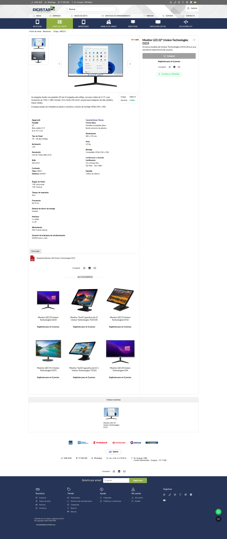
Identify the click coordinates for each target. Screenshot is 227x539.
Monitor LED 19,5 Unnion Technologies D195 (48, 369)
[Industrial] (133, 22)
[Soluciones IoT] (186, 22)
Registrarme (138, 480)
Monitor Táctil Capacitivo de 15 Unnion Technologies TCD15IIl (84, 318)
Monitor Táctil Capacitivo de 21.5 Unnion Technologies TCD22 (84, 369)
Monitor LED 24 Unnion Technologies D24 (120, 369)
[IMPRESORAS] (83, 22)
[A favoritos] (194, 40)
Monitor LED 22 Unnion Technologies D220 (48, 318)
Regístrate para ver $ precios (48, 327)
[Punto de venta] (60, 22)
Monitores (47, 31)
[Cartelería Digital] (158, 22)
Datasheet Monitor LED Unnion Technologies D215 (56, 258)
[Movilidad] (37, 22)
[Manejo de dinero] (109, 22)
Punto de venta (35, 31)
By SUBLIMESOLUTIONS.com (45, 525)
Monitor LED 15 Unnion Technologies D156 (120, 318)
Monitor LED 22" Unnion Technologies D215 (111, 425)
